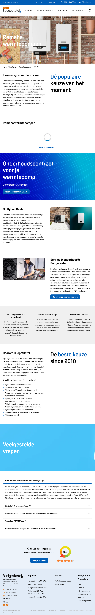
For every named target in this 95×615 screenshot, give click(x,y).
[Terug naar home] (12, 10)
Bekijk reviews (39, 560)
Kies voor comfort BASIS (16, 191)
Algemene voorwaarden (37, 611)
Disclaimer (52, 611)
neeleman (17, 613)
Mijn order (39, 2)
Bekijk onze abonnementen (65, 297)
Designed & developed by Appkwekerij (80, 611)
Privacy (62, 611)
